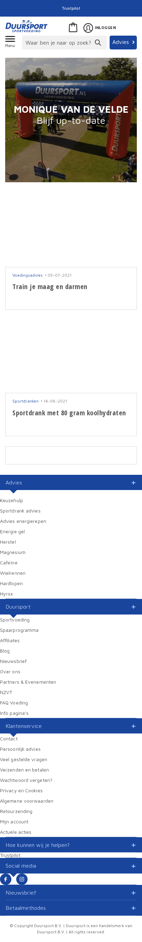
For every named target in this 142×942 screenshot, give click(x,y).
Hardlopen (11, 583)
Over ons (10, 671)
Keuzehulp (11, 500)
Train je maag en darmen (50, 286)
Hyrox (6, 594)
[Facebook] (5, 879)
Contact (9, 738)
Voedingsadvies (27, 275)
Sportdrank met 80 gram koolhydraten (69, 412)
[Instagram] (22, 879)
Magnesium (13, 552)
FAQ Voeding (14, 702)
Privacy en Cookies (21, 790)
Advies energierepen (23, 521)
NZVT (6, 692)
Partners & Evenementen (28, 682)
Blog (5, 651)
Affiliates (10, 640)
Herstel (8, 542)
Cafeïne (9, 562)
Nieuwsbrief (13, 661)
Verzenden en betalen (24, 770)
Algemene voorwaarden (26, 801)
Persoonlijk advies (20, 749)
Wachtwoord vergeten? (26, 780)
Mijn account (14, 821)
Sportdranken (25, 401)
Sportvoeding (15, 619)
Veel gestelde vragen (23, 759)
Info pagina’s (14, 713)
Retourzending (16, 811)
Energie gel (12, 531)
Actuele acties (15, 832)
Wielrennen (13, 573)
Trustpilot (71, 8)
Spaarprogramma (19, 630)
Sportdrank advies (20, 511)
